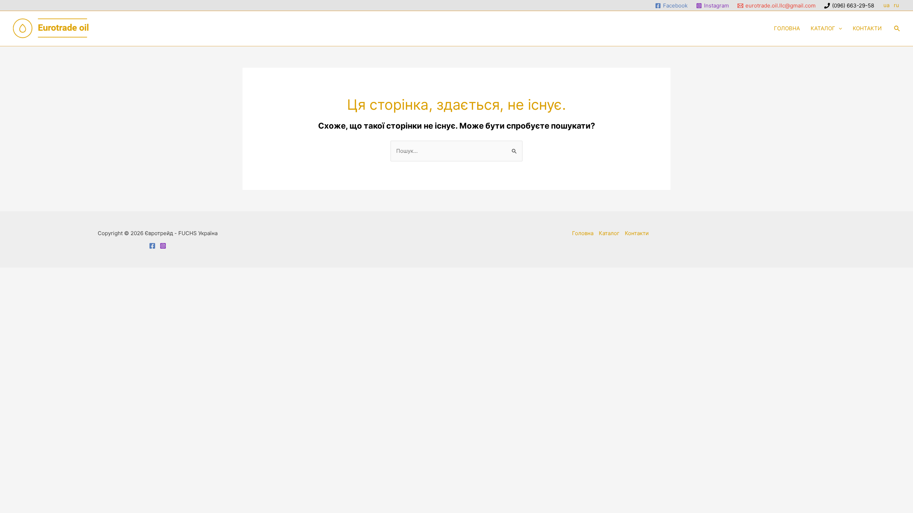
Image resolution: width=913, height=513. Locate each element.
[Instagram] (163, 246)
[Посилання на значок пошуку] (897, 28)
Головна (582, 233)
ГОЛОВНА (787, 28)
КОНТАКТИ (867, 28)
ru (897, 5)
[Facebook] (152, 246)
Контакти (637, 233)
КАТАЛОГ (823, 28)
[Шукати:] (456, 150)
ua (886, 5)
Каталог (609, 233)
